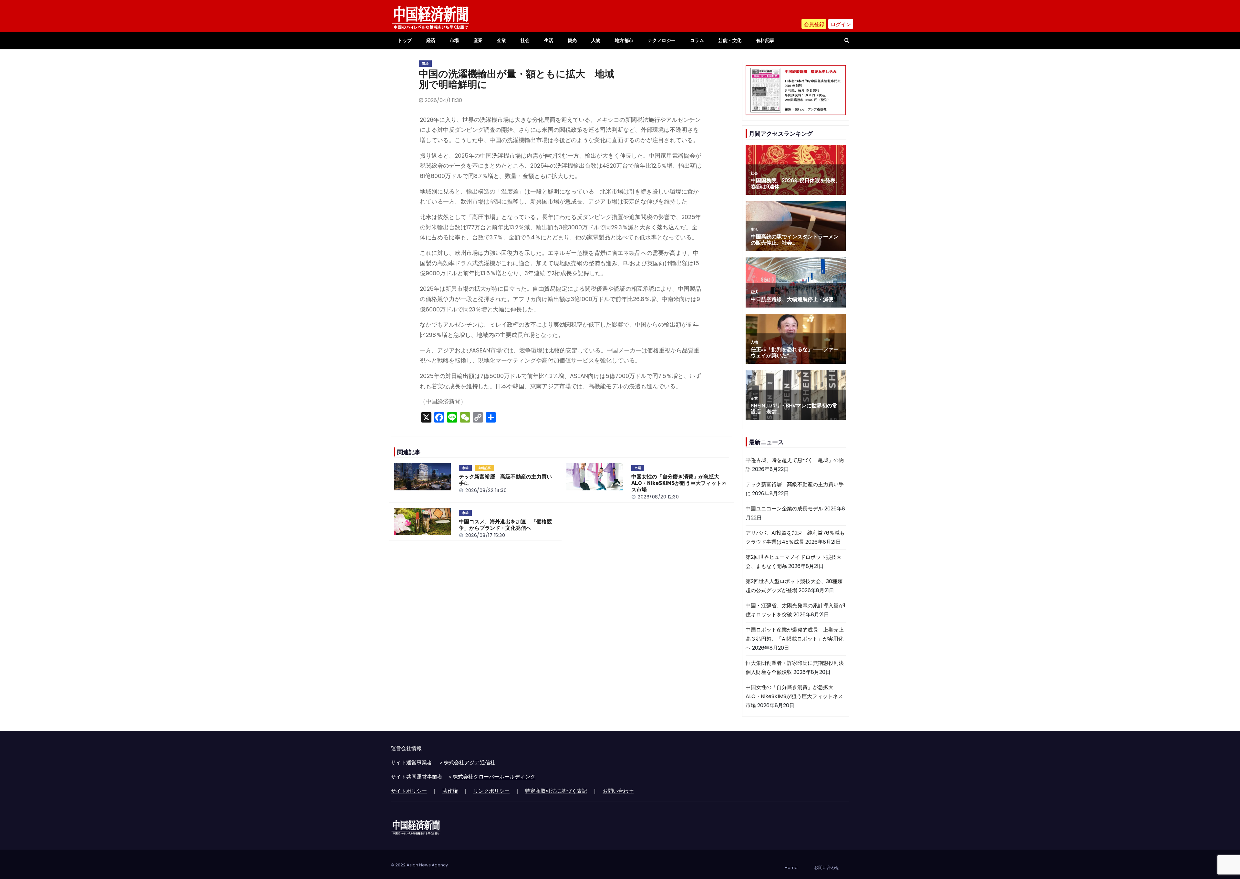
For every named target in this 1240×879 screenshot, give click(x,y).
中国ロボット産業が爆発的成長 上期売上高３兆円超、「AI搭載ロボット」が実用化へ (795, 639)
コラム (697, 40)
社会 (525, 40)
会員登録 (814, 24)
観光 (572, 40)
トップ (405, 40)
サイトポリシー (409, 791)
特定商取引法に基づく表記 (556, 791)
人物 (596, 40)
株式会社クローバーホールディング (494, 776)
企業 (501, 40)
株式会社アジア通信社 (469, 762)
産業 (478, 40)
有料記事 (765, 40)
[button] (846, 40)
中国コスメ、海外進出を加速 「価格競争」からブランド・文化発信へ (505, 524)
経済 (431, 40)
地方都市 (624, 40)
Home (791, 867)
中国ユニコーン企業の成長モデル (784, 508)
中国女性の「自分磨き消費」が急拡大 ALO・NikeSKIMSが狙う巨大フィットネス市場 (679, 483)
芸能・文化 (730, 40)
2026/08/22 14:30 (486, 490)
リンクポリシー (491, 791)
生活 (548, 40)
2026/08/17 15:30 (485, 535)
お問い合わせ (618, 791)
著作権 (450, 791)
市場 (454, 40)
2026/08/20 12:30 (658, 497)
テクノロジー (662, 40)
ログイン (841, 24)
